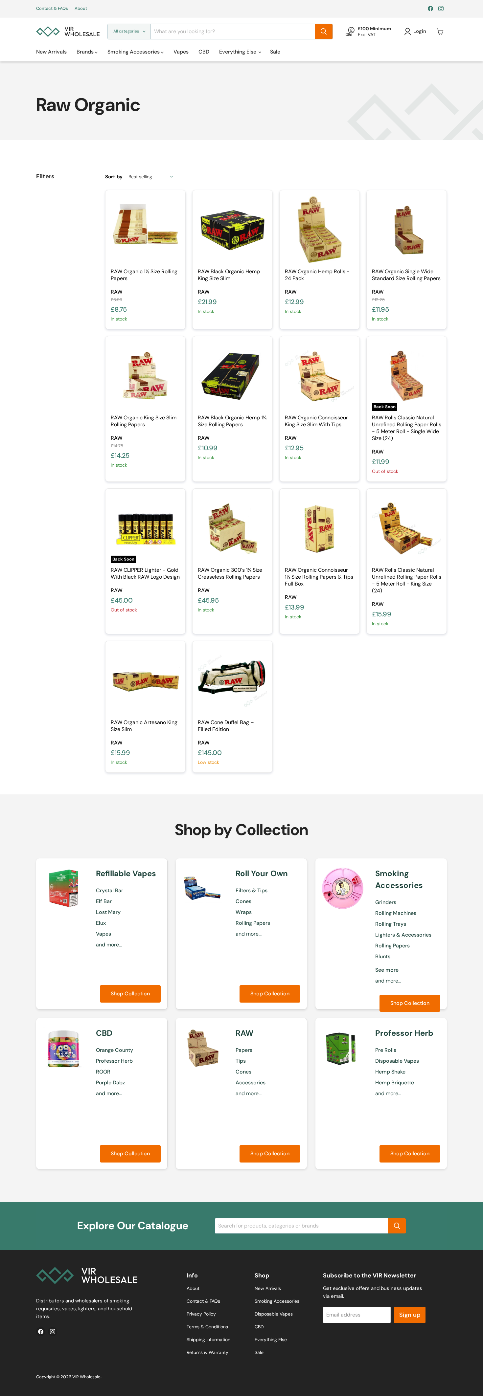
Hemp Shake (390, 1071)
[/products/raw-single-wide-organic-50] (406, 230)
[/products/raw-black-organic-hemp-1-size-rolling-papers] (232, 376)
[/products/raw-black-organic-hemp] (232, 230)
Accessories (250, 1082)
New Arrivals (51, 51)
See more (387, 969)
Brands (86, 51)
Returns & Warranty (207, 1352)
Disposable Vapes (397, 1060)
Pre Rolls (385, 1050)
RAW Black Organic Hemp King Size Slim (229, 275)
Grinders (385, 902)
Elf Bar (104, 901)
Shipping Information (208, 1339)
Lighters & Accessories (403, 934)
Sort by (114, 177)
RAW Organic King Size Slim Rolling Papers (143, 421)
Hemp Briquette (394, 1082)
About (81, 8)
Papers (244, 1050)
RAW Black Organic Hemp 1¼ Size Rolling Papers (232, 421)
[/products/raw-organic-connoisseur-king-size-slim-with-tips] (319, 376)
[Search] (324, 31)
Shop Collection (130, 993)
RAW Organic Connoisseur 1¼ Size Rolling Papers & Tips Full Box (319, 576)
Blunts (382, 956)
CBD (203, 51)
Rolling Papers (253, 923)
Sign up (409, 1315)
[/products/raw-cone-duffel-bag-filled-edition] (232, 681)
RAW (117, 291)
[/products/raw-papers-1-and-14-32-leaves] (145, 230)
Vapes (181, 51)
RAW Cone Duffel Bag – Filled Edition (226, 726)
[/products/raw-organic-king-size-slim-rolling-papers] (145, 376)
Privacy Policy (201, 1314)
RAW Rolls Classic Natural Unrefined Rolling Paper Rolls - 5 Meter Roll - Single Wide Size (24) (406, 428)
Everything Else (238, 51)
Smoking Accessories (134, 51)
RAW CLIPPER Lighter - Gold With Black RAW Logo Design (145, 573)
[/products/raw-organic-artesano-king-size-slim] (145, 681)
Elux (101, 923)
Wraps (244, 912)
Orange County (114, 1050)
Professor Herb (114, 1060)
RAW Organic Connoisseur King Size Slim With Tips (316, 421)
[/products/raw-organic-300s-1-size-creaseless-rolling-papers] (232, 528)
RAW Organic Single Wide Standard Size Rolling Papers (406, 275)
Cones (243, 901)
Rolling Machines (395, 913)
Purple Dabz (110, 1082)
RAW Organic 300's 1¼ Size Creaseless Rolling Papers (230, 573)
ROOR (103, 1071)
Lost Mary (108, 912)
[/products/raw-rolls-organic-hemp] (319, 230)
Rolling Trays (390, 923)
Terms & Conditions (207, 1327)
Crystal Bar (109, 890)
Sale (275, 51)
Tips (241, 1060)
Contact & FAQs (52, 8)
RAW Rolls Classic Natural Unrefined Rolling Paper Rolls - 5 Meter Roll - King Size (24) (406, 580)
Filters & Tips (251, 890)
